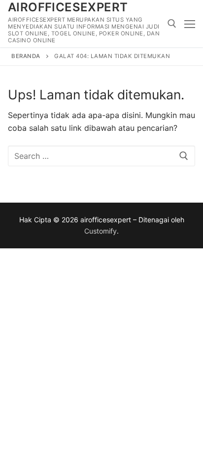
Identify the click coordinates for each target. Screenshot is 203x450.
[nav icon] (189, 23)
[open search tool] (172, 23)
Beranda (25, 56)
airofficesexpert (68, 7)
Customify (100, 231)
